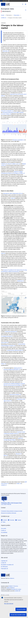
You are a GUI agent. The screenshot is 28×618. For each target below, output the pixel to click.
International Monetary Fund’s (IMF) (11, 112)
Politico (2, 363)
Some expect (4, 342)
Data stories (16, 15)
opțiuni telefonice (11, 587)
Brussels (18, 453)
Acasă (2, 15)
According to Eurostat (6, 336)
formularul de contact (16, 589)
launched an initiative (15, 394)
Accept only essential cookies (18, 614)
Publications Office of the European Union (11, 503)
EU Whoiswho (4, 566)
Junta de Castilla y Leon (12, 163)
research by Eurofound (10, 331)
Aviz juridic (3, 528)
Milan (5, 455)
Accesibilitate (4, 532)
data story (5, 51)
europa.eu (11, 578)
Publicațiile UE (4, 568)
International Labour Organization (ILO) (12, 193)
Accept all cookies (21, 609)
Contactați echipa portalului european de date (11, 511)
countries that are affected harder (14, 350)
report (12, 198)
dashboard (19, 280)
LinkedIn (3, 485)
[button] (25, 4)
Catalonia (3, 163)
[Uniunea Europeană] (11, 4)
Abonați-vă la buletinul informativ (8, 513)
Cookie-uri (3, 530)
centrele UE (17, 590)
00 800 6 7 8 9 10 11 (13, 586)
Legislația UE (4, 560)
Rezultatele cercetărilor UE (7, 564)
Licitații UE (3, 562)
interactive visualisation (6, 110)
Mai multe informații (8, 603)
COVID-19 (3, 17)
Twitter (18, 483)
